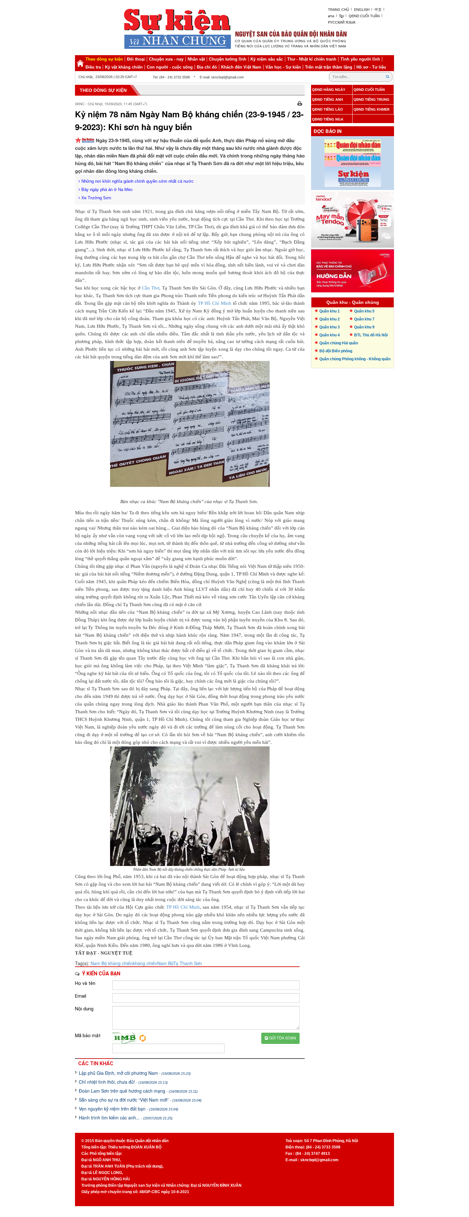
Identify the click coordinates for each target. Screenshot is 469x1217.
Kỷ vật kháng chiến (124, 67)
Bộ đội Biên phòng (335, 351)
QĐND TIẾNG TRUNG (372, 99)
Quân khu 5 (364, 311)
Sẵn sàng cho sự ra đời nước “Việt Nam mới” (140, 1099)
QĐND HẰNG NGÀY (328, 90)
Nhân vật (196, 59)
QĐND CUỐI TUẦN (369, 90)
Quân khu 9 (364, 327)
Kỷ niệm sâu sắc (266, 59)
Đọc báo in (328, 131)
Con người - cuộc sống (170, 67)
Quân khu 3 (329, 327)
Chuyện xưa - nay (166, 59)
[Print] (299, 103)
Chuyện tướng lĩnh (227, 59)
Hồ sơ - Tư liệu (371, 67)
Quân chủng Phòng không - (355, 359)
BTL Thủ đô (371, 335)
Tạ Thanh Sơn (187, 963)
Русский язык (341, 22)
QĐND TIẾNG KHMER (372, 109)
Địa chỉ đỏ (207, 67)
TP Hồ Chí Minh (214, 303)
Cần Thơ (151, 287)
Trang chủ (338, 9)
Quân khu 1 (329, 311)
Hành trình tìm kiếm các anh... (126, 1117)
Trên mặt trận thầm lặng (328, 67)
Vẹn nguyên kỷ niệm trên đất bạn (128, 1108)
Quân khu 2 (329, 319)
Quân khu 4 (329, 335)
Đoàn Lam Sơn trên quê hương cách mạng (138, 1091)
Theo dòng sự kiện (104, 59)
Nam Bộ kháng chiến (112, 963)
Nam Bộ (165, 963)
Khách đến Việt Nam (241, 67)
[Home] (80, 63)
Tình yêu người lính (360, 59)
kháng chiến (145, 963)
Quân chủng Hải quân (338, 343)
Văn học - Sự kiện (283, 67)
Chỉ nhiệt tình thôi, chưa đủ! (123, 1082)
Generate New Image (142, 1038)
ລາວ (331, 16)
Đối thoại (136, 59)
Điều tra (93, 67)
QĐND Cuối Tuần (364, 16)
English (361, 9)
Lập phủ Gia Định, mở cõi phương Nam (135, 1073)
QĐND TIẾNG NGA (327, 119)
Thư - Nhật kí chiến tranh (311, 59)
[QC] (352, 218)
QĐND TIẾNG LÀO (327, 109)
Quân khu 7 (364, 319)
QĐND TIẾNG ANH (327, 99)
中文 (378, 9)
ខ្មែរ (341, 16)
